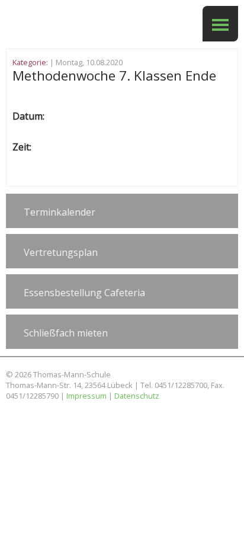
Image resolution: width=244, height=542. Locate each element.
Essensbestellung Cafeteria (84, 292)
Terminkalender (59, 212)
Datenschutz (136, 395)
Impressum (86, 395)
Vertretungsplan (61, 252)
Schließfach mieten (66, 332)
